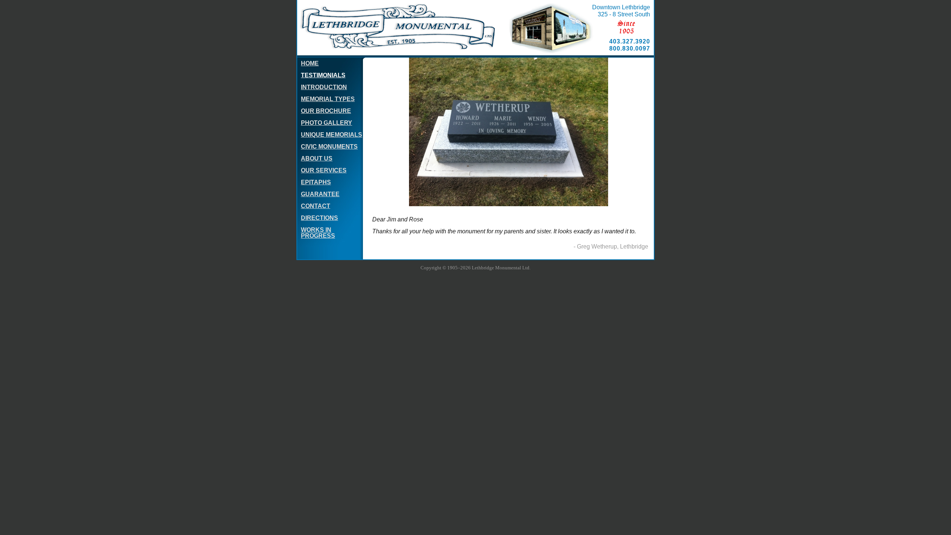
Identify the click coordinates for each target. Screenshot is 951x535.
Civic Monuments (329, 146)
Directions (319, 218)
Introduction (324, 87)
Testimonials (323, 75)
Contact (315, 206)
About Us (316, 158)
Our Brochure (326, 111)
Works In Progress (318, 233)
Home (310, 63)
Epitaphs (316, 182)
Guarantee (320, 194)
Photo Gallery (326, 123)
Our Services (324, 170)
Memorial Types (328, 99)
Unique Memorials (331, 135)
